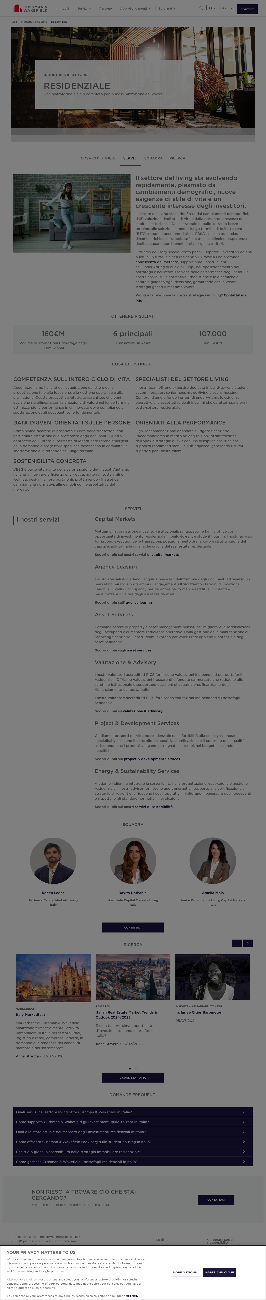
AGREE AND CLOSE (219, 1272)
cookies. (132, 1295)
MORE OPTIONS (185, 1272)
